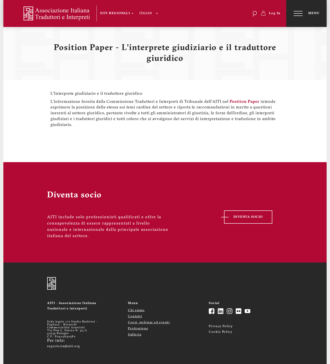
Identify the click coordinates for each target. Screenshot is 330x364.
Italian (145, 13)
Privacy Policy (221, 326)
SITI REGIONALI (115, 13)
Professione (138, 328)
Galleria (134, 334)
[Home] (53, 13)
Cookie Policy (220, 332)
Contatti (135, 316)
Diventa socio (248, 217)
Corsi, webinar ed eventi (149, 322)
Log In (275, 13)
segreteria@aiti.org (63, 346)
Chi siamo (136, 310)
